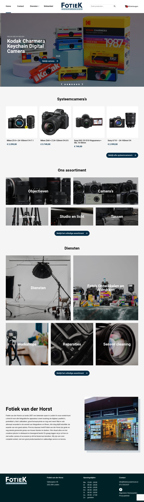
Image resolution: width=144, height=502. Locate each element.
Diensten (34, 6)
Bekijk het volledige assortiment (70, 233)
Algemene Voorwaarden (128, 493)
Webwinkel (48, 6)
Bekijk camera (47, 61)
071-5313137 (124, 485)
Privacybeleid (124, 496)
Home (8, 6)
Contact (20, 6)
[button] (61, 84)
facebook (120, 489)
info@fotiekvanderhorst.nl (128, 482)
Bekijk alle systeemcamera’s (120, 155)
